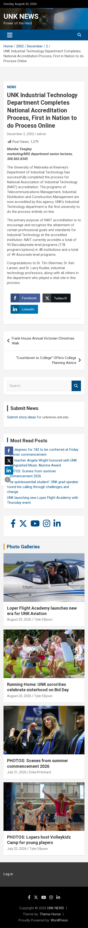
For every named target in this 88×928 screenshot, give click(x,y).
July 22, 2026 (17, 849)
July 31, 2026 (17, 772)
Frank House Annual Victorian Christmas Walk (43, 340)
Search (76, 386)
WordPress (59, 920)
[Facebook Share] (9, 451)
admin (41, 134)
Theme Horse (50, 914)
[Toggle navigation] (10, 35)
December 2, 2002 (20, 134)
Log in (8, 874)
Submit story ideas (21, 417)
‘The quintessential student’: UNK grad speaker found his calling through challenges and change (42, 487)
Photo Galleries (23, 547)
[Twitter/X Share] (9, 460)
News (11, 87)
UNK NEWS (21, 16)
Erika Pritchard (40, 772)
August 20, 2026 (19, 619)
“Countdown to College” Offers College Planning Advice (46, 360)
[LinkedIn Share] (9, 470)
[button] (7, 479)
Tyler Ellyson (43, 619)
